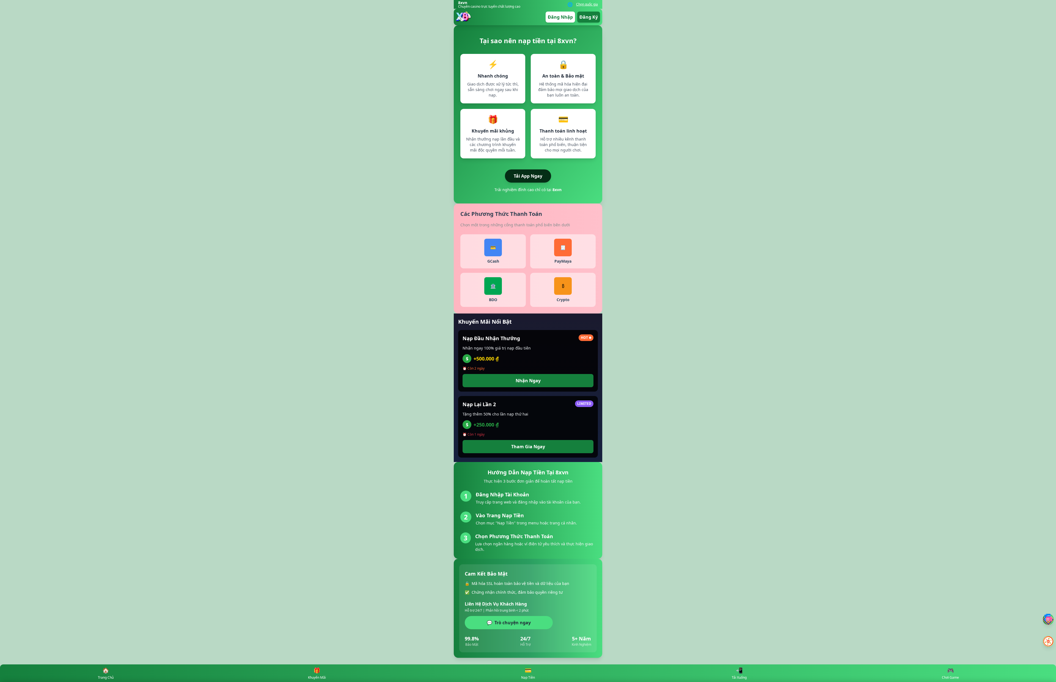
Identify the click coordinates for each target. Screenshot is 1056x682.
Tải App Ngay (528, 176)
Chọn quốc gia (587, 4)
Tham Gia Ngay (528, 447)
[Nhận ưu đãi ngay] (1048, 641)
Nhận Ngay (528, 381)
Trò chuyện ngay (509, 623)
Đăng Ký (588, 17)
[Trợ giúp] (1048, 619)
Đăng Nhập (560, 17)
